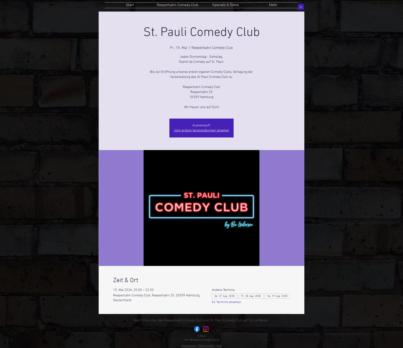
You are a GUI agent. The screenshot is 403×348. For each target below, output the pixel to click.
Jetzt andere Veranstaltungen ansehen (201, 130)
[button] (300, 5)
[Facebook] (197, 329)
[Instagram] (206, 329)
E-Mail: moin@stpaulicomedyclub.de (201, 338)
